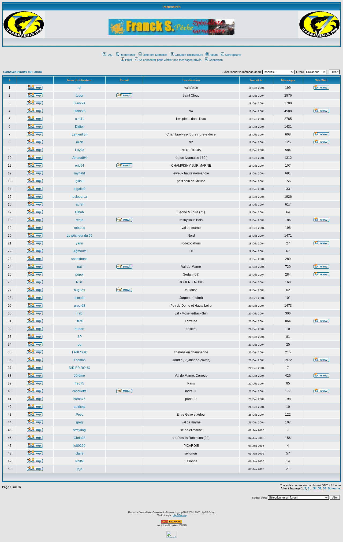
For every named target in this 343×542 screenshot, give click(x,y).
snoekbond (79, 259)
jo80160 (79, 446)
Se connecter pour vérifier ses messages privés (170, 59)
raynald (79, 173)
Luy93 (79, 150)
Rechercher (127, 54)
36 (324, 488)
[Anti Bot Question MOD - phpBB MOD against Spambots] (171, 522)
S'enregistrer (233, 54)
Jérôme (79, 376)
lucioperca (79, 197)
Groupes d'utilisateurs (189, 54)
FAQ (110, 54)
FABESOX (79, 352)
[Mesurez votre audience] (171, 536)
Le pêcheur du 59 (79, 235)
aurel (79, 204)
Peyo (79, 414)
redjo (79, 220)
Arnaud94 (79, 158)
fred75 (79, 383)
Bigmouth (80, 251)
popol (79, 274)
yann (79, 243)
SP (79, 337)
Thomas (79, 360)
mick (79, 142)
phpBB (182, 512)
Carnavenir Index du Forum (22, 72)
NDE (79, 282)
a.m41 (79, 119)
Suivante (334, 488)
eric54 (79, 165)
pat (79, 267)
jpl (79, 88)
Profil (128, 59)
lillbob (79, 212)
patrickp (79, 407)
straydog (79, 430)
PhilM (79, 461)
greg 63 (79, 305)
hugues (79, 290)
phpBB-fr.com (179, 515)
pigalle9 (79, 189)
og (79, 344)
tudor (79, 95)
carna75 (79, 399)
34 (314, 488)
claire (80, 453)
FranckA (79, 103)
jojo (79, 469)
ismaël (79, 298)
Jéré (79, 321)
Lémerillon (79, 134)
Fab (79, 313)
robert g (79, 228)
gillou (80, 181)
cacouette (79, 391)
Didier (79, 127)
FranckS (79, 111)
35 (319, 488)
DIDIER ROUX (79, 368)
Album (214, 54)
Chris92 (79, 438)
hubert (79, 329)
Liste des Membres (155, 54)
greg (79, 422)
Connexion (216, 59)
